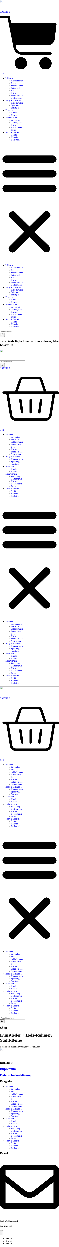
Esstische (15, 83)
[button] (29, 202)
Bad (13, 90)
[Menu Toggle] (1, 1232)
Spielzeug (15, 105)
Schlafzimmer (17, 85)
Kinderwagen (17, 103)
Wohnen (9, 78)
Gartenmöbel (16, 98)
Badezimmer (16, 127)
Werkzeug (15, 120)
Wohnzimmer (17, 81)
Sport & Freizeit (12, 132)
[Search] (2, 335)
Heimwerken (11, 117)
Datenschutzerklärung (15, 1075)
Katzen (14, 115)
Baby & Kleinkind (13, 100)
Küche (14, 93)
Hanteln (14, 137)
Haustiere (9, 110)
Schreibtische (17, 95)
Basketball (15, 140)
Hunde (14, 113)
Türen (13, 130)
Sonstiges (15, 108)
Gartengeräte (16, 122)
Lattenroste (16, 88)
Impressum (8, 1069)
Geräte (14, 135)
